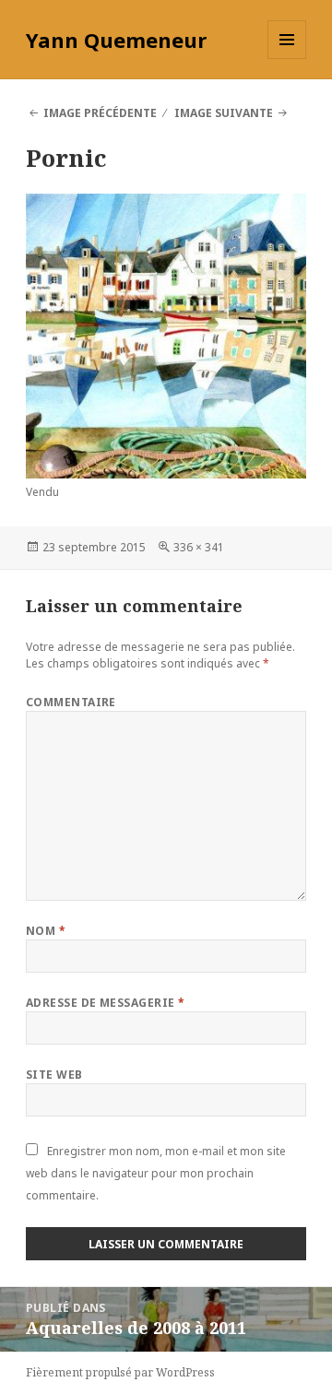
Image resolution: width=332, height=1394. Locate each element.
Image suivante (223, 113)
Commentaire (71, 702)
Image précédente (100, 113)
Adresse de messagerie (105, 1002)
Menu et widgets (287, 58)
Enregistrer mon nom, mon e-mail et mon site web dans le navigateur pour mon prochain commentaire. (156, 1173)
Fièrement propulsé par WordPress (120, 1372)
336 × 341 (198, 547)
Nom (45, 931)
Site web (54, 1074)
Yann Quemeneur (116, 39)
